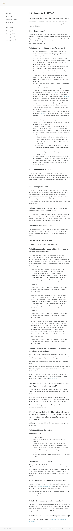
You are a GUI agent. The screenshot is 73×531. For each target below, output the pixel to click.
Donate (64, 528)
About (42, 528)
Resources (57, 528)
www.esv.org (48, 118)
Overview (9, 16)
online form (53, 378)
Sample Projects (11, 19)
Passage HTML (10, 34)
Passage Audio (11, 37)
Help (69, 528)
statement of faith (60, 135)
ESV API (8, 13)
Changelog (9, 22)
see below (54, 92)
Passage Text (10, 31)
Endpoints (9, 28)
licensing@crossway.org (45, 486)
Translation (49, 528)
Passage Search (11, 40)
